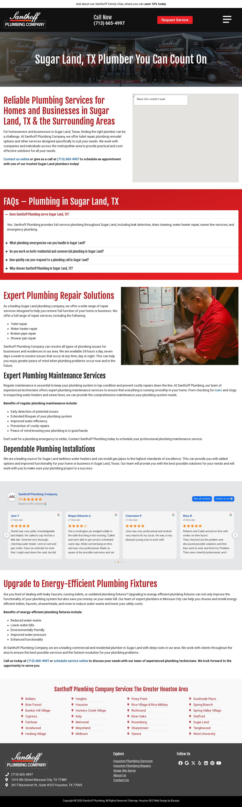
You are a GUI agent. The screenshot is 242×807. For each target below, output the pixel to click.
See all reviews (202, 498)
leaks (218, 390)
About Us (119, 775)
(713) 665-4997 (109, 23)
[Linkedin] (206, 763)
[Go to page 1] (118, 562)
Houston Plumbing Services (133, 761)
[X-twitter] (193, 763)
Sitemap (133, 800)
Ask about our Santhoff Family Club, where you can (121, 4)
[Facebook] (180, 763)
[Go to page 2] (121, 562)
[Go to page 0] (115, 562)
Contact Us (121, 780)
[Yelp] (199, 763)
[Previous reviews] (7, 535)
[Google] (187, 763)
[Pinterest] (212, 763)
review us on (222, 498)
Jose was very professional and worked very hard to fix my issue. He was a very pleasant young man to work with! (149, 535)
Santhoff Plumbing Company (37, 494)
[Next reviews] (235, 535)
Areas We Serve (124, 770)
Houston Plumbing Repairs (132, 766)
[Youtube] (219, 763)
